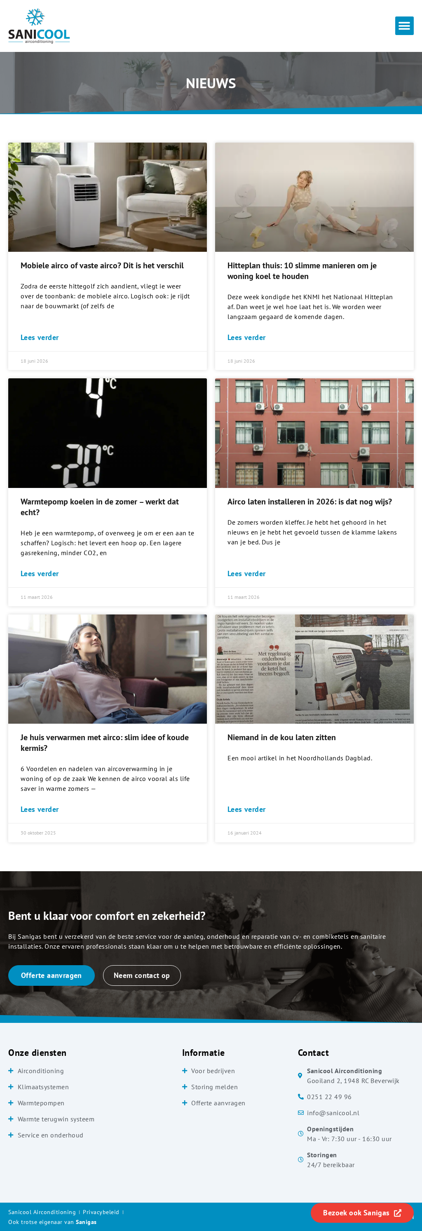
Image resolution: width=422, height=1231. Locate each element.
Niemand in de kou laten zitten (281, 737)
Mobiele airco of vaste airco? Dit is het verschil (102, 265)
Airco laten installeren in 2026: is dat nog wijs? (309, 501)
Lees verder (40, 337)
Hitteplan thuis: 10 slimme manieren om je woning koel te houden (302, 270)
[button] (404, 25)
